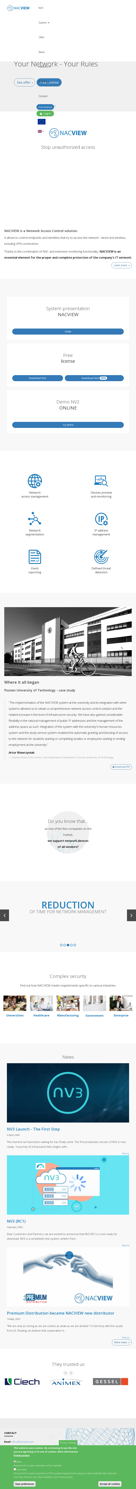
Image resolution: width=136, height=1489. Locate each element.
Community (84, 24)
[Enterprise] (121, 1003)
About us (44, 81)
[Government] (94, 1003)
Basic (19, 1461)
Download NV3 (93, 378)
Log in (46, 113)
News (42, 52)
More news (120, 1342)
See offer (23, 82)
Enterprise (121, 1015)
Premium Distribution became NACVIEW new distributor (60, 1313)
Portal (84, 10)
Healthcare (41, 1015)
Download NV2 (37, 378)
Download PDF (122, 766)
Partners (44, 66)
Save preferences (24, 1484)
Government (95, 1016)
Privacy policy (22, 1455)
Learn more (120, 265)
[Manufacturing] (68, 1003)
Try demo (68, 424)
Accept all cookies (110, 1484)
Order (68, 331)
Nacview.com (84, 4)
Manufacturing (68, 1015)
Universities (15, 1015)
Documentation (84, 17)
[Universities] (14, 1003)
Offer (41, 37)
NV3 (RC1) (16, 1221)
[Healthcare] (41, 1003)
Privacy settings (68, 1442)
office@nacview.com (22, 1441)
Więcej (125, 1337)
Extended (21, 1469)
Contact (43, 96)
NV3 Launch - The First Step (33, 1129)
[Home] (18, 5)
